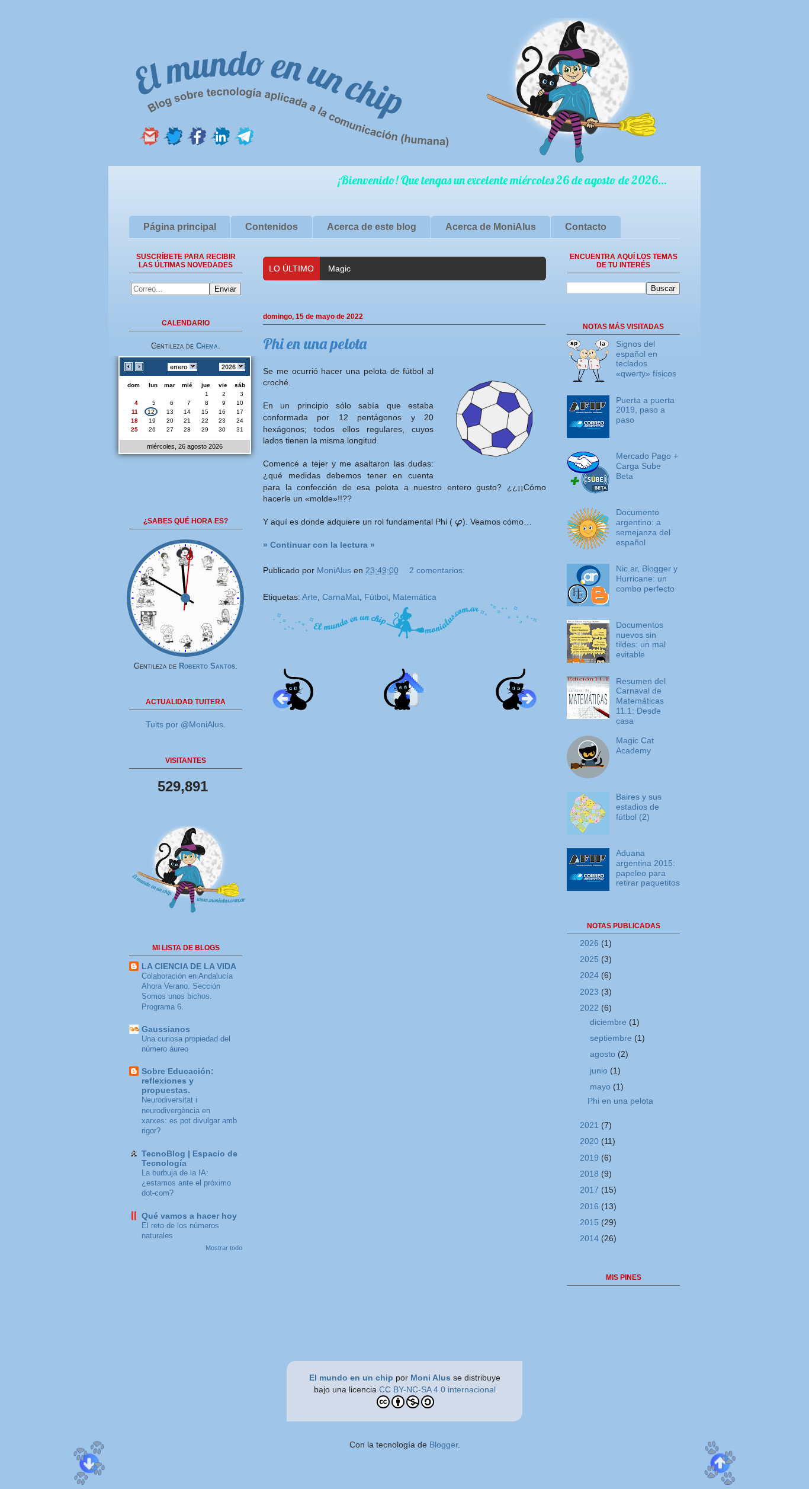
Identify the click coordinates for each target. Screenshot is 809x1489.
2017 (590, 1189)
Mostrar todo (224, 1247)
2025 (590, 959)
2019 (590, 1157)
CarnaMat (340, 597)
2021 (590, 1125)
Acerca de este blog (371, 227)
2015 (590, 1222)
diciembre (609, 1022)
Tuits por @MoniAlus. (186, 724)
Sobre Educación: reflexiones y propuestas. (178, 1080)
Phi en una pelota (315, 343)
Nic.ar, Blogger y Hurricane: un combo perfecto (647, 578)
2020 (590, 1141)
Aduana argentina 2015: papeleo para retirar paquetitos (648, 867)
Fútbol (376, 597)
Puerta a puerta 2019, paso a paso (645, 410)
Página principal (179, 227)
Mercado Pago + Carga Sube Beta (647, 466)
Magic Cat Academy (365, 268)
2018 (590, 1173)
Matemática (414, 597)
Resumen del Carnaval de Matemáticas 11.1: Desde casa (641, 701)
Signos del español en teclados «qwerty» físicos (646, 358)
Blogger (443, 1444)
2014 (590, 1238)
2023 (590, 991)
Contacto (585, 227)
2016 (590, 1206)
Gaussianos (166, 1029)
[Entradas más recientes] (292, 707)
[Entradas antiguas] (516, 707)
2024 (590, 975)
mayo (601, 1086)
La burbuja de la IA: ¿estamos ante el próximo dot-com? (186, 1183)
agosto (604, 1054)
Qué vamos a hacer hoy (189, 1215)
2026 (590, 943)
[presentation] (459, 521)
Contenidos (271, 227)
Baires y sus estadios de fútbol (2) (639, 807)
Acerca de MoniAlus (490, 227)
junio (600, 1070)
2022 (590, 1007)
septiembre (612, 1038)
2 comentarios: (437, 570)
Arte (309, 597)
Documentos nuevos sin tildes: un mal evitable (641, 639)
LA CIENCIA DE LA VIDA (189, 966)
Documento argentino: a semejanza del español (643, 527)
